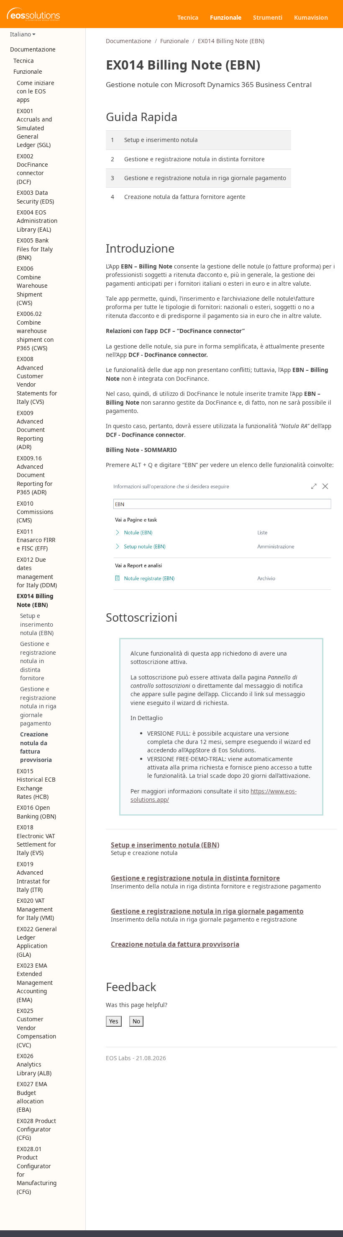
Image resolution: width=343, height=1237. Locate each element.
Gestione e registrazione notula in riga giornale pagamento (38, 706)
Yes (113, 1021)
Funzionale (174, 41)
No (136, 1021)
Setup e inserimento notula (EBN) (37, 624)
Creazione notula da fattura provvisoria (36, 747)
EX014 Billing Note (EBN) (231, 41)
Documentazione (128, 41)
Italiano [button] (20, 34)
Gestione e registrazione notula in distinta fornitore (38, 661)
